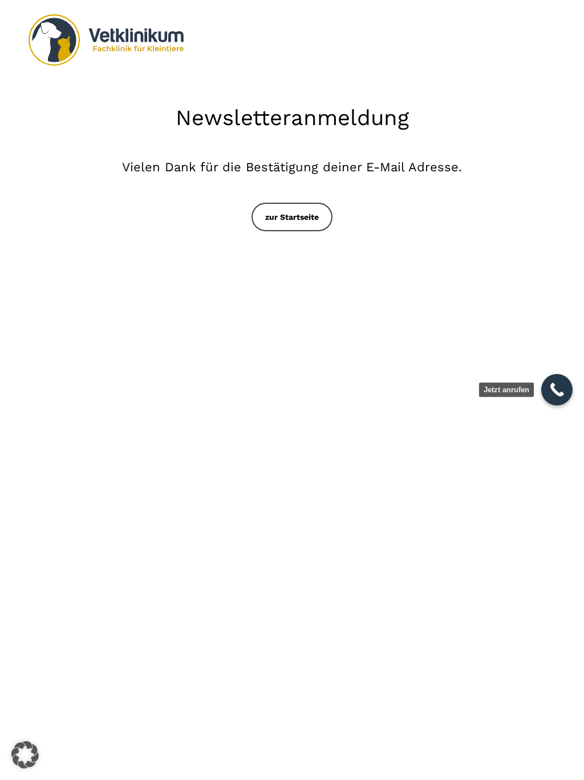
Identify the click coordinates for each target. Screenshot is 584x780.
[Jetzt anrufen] (557, 389)
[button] (292, 217)
